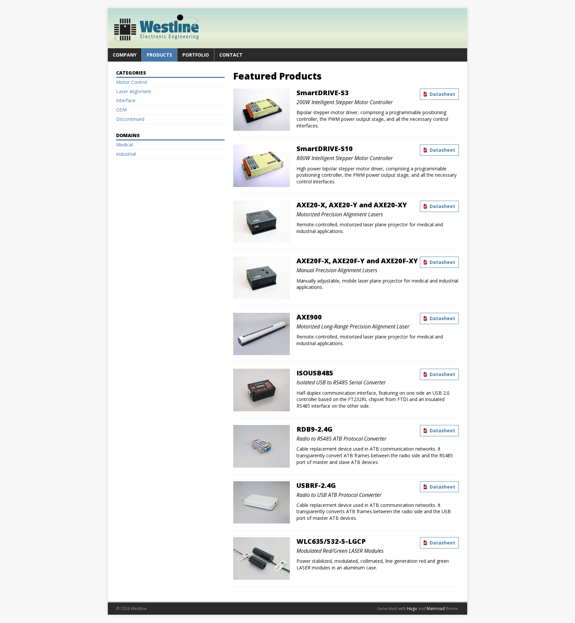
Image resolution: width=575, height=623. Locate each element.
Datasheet (441, 94)
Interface (125, 100)
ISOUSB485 (314, 372)
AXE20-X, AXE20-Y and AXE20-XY (351, 204)
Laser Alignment (133, 91)
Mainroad (436, 608)
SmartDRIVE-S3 (322, 92)
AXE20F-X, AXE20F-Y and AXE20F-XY (357, 260)
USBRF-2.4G (316, 485)
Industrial (126, 154)
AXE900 (309, 316)
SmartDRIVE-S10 (324, 148)
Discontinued (130, 119)
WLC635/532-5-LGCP (331, 541)
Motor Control (131, 82)
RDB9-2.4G (314, 429)
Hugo (412, 608)
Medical (124, 144)
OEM (121, 109)
